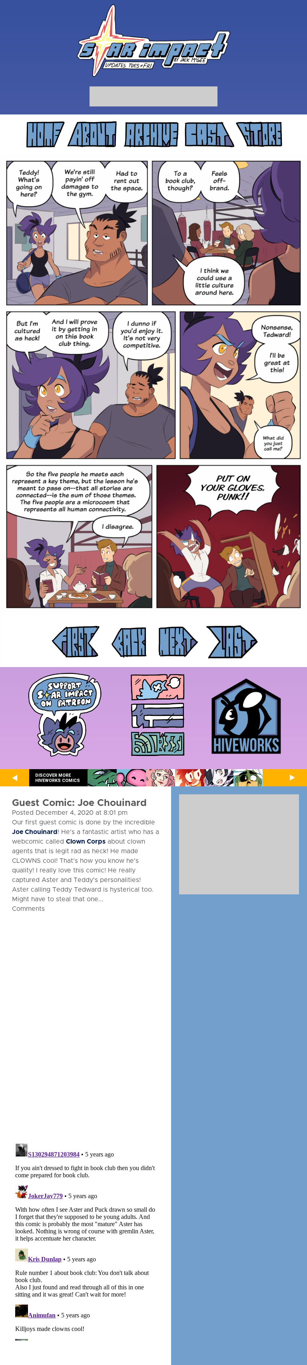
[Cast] (209, 134)
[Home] (45, 134)
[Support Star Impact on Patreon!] (65, 716)
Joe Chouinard (35, 832)
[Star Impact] (153, 41)
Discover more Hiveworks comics (57, 778)
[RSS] (157, 744)
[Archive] (151, 134)
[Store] (259, 134)
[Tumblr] (157, 716)
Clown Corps (86, 841)
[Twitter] (157, 688)
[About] (92, 134)
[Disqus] (85, 1023)
